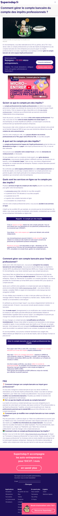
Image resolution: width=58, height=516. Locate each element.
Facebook (20, 499)
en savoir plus (29, 467)
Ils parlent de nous (23, 491)
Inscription (8, 491)
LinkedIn (20, 502)
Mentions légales (47, 494)
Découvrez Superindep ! (43, 510)
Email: (16, 481)
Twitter (20, 497)
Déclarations (9, 494)
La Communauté (10, 499)
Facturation (9, 497)
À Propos (34, 499)
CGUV (44, 491)
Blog (19, 494)
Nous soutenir (35, 491)
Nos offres (34, 497)
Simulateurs (9, 502)
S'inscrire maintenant (44, 62)
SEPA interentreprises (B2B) (27, 288)
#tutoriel (5, 41)
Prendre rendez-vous (44, 67)
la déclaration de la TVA (12, 191)
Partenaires (34, 494)
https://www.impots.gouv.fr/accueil (36, 434)
